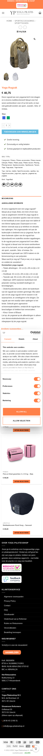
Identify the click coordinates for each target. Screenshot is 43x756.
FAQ (6, 610)
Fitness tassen (36, 160)
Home (9, 21)
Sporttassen (21, 23)
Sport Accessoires (23, 171)
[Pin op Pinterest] (20, 185)
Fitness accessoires (23, 160)
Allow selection (21, 421)
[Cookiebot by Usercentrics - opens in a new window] (30, 332)
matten (14, 171)
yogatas (4, 176)
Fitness (13, 160)
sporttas (33, 171)
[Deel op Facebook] (8, 185)
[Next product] (20, 27)
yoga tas (24, 173)
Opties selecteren (22, 430)
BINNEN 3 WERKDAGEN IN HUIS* (21, 1)
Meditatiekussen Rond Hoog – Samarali (17, 525)
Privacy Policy (10, 601)
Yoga (3, 167)
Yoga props (9, 167)
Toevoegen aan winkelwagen (20, 132)
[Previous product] (25, 27)
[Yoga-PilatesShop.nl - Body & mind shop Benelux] (21, 13)
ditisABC (28, 753)
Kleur (4, 114)
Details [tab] (21, 339)
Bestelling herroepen (12, 632)
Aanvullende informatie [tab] (12, 203)
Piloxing (36, 163)
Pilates (10, 163)
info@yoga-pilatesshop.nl (14, 726)
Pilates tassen (28, 163)
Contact (7, 606)
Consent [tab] (7, 339)
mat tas (8, 171)
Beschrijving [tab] (7, 198)
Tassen (36, 165)
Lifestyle (4, 163)
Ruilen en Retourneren (13, 623)
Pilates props (18, 163)
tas (38, 171)
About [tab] (35, 339)
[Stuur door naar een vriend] (16, 185)
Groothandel (9, 614)
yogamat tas (32, 173)
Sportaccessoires (24, 21)
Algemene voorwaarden (14, 597)
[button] (3, 13)
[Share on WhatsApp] (4, 185)
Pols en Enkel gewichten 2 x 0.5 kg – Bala (18, 474)
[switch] (37, 386)
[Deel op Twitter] (12, 185)
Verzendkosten (10, 628)
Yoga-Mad (9, 179)
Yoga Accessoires (8, 173)
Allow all (21, 412)
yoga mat (18, 173)
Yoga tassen (18, 167)
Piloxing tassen (7, 165)
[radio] (4, 118)
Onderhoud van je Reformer (15, 619)
